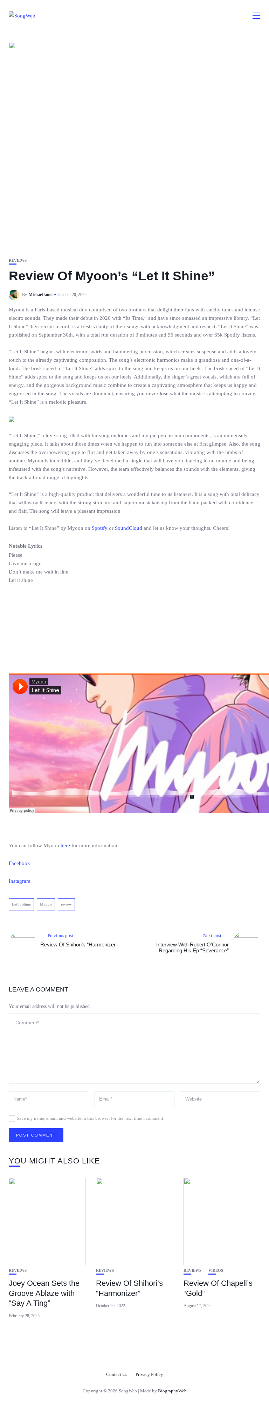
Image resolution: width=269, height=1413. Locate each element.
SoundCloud (128, 528)
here (65, 845)
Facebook (19, 863)
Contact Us (116, 1374)
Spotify (100, 528)
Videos (215, 1271)
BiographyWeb (172, 1390)
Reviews (18, 260)
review (66, 904)
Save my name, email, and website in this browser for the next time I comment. (90, 1118)
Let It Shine (21, 904)
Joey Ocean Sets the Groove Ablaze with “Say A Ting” (44, 1293)
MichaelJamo (41, 294)
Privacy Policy (149, 1374)
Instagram (19, 881)
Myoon (46, 904)
